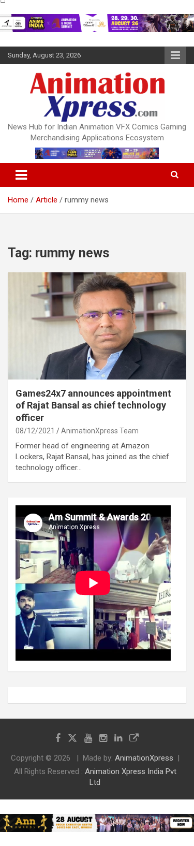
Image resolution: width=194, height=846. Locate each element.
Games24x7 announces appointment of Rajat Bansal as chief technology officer (93, 405)
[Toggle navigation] (21, 175)
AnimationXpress (144, 758)
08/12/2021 (35, 431)
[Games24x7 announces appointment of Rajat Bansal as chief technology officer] (97, 326)
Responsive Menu (175, 55)
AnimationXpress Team (100, 431)
